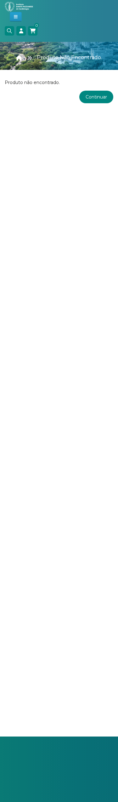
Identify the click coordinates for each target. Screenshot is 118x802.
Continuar (96, 97)
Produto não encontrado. (69, 57)
